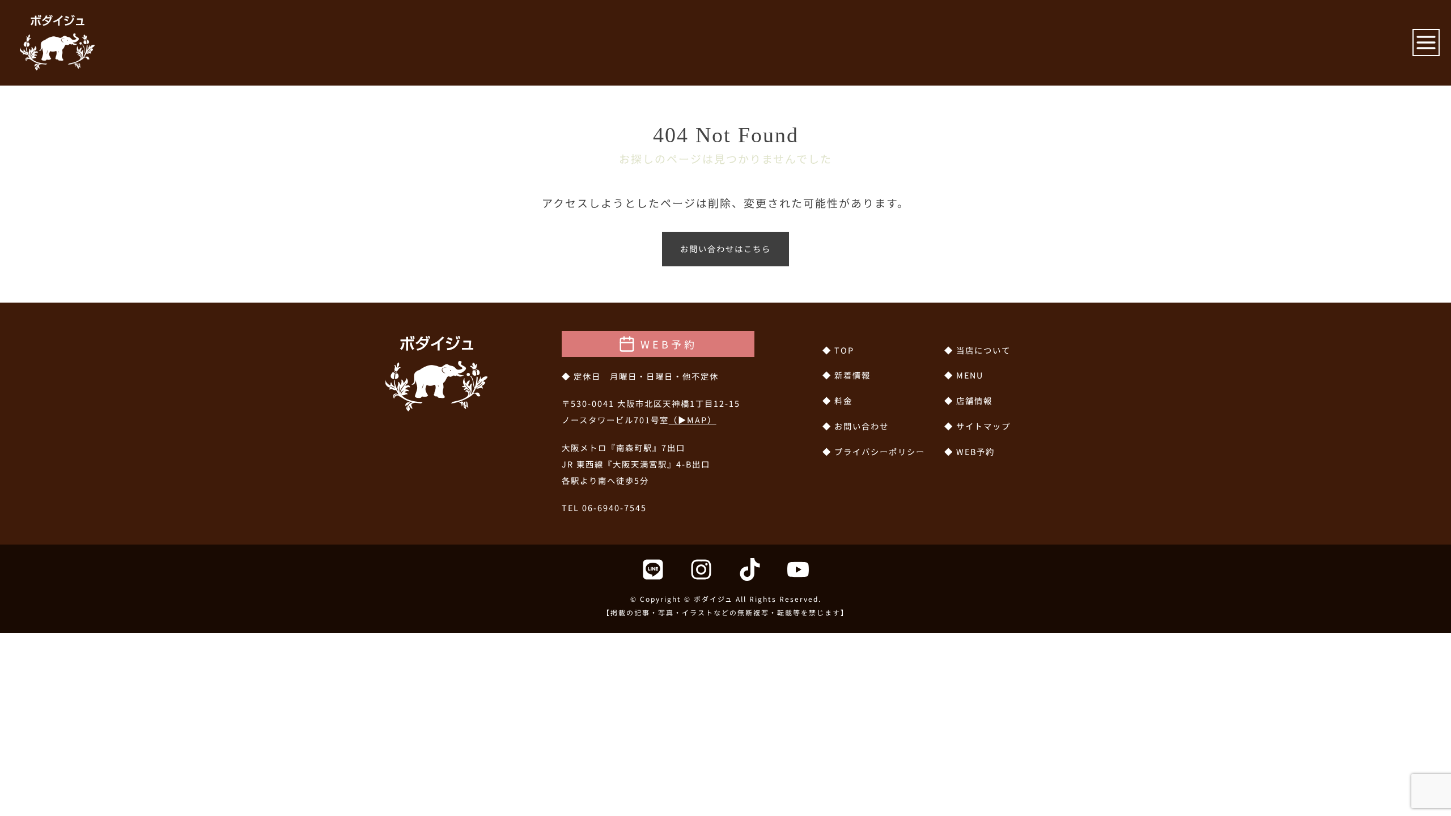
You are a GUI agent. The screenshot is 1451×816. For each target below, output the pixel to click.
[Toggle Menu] (1426, 42)
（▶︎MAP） (692, 420)
